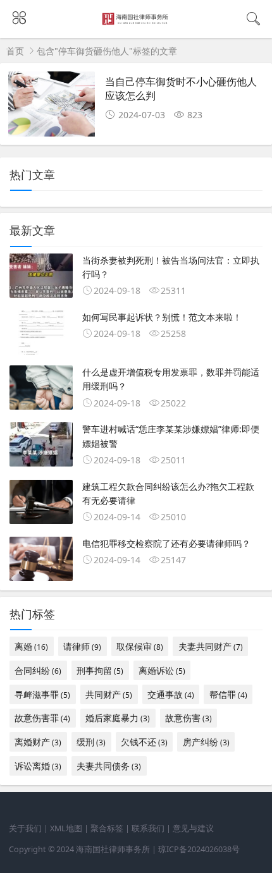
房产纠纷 (206, 742)
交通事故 (170, 694)
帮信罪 (228, 694)
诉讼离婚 (38, 766)
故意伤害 (188, 718)
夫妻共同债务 (109, 766)
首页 (15, 51)
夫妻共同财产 (210, 646)
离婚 (31, 646)
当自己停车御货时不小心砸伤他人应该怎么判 (181, 88)
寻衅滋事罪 (42, 694)
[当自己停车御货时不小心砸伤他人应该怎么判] (51, 107)
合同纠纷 (38, 670)
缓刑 (91, 742)
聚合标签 (106, 828)
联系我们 (148, 828)
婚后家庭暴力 (117, 718)
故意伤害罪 (42, 718)
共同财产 (108, 694)
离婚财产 (38, 742)
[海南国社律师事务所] (136, 22)
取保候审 (139, 646)
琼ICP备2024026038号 (199, 849)
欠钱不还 (144, 742)
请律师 (82, 646)
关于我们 (25, 828)
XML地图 (66, 828)
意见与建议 (193, 828)
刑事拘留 (100, 670)
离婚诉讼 (162, 670)
